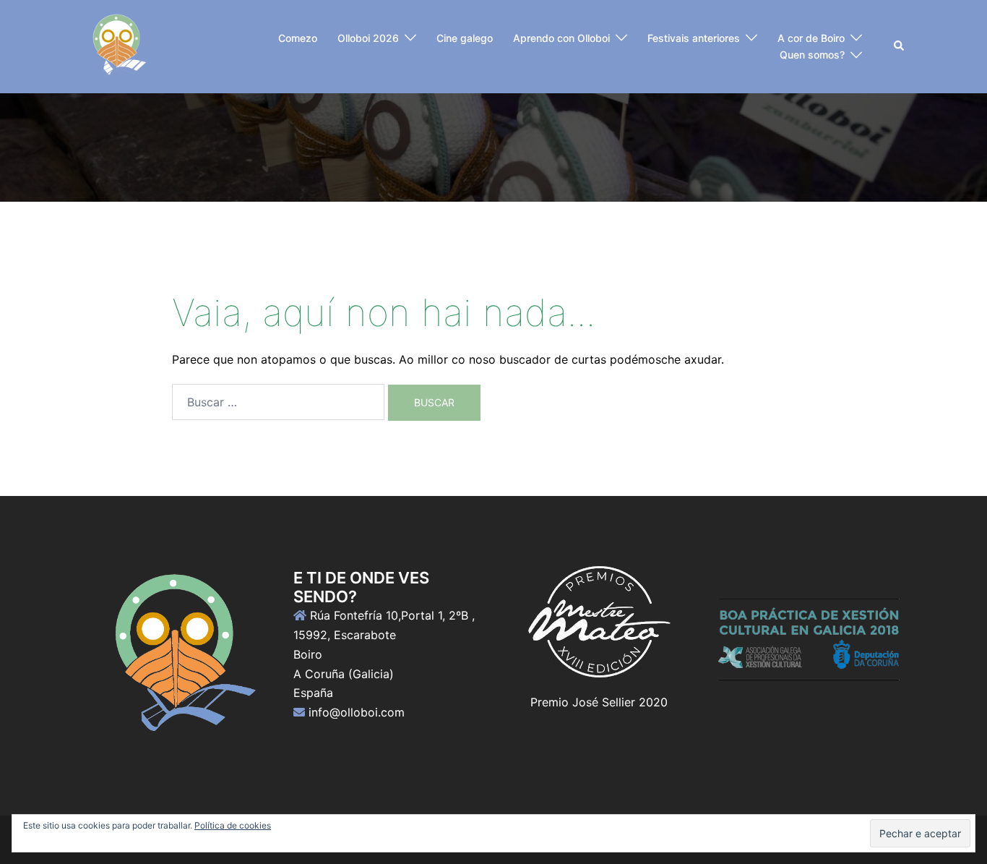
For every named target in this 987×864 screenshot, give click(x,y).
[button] (899, 46)
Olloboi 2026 (368, 38)
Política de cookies (232, 825)
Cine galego (464, 38)
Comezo (297, 38)
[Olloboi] (117, 45)
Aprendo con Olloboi (561, 38)
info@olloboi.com (357, 712)
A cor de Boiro (811, 38)
